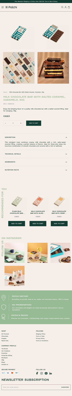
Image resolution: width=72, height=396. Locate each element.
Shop (4, 331)
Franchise (4, 353)
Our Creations (6, 351)
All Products (5, 334)
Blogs (3, 362)
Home (5, 92)
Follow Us (40, 369)
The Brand (5, 348)
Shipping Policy (40, 334)
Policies (39, 331)
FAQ (3, 360)
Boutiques (5, 357)
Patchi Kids (5, 340)
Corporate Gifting (7, 355)
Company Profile (9, 346)
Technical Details (13, 154)
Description (10, 137)
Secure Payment (8, 369)
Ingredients (10, 162)
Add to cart (33, 123)
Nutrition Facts (12, 170)
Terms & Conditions (42, 340)
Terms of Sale (40, 336)
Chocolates (5, 336)
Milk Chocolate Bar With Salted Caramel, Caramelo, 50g (26, 92)
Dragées (4, 338)
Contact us (5, 364)
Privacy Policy (40, 338)
